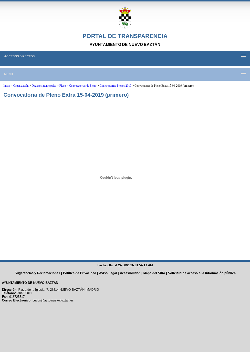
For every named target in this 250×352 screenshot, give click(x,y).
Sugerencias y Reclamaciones (37, 273)
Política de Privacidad (79, 273)
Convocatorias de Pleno (82, 85)
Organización (21, 85)
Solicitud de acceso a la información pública (202, 273)
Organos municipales (44, 85)
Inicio (6, 85)
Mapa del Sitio (154, 273)
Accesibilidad (130, 273)
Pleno (62, 85)
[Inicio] (125, 17)
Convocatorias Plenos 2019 (115, 85)
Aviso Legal (108, 273)
